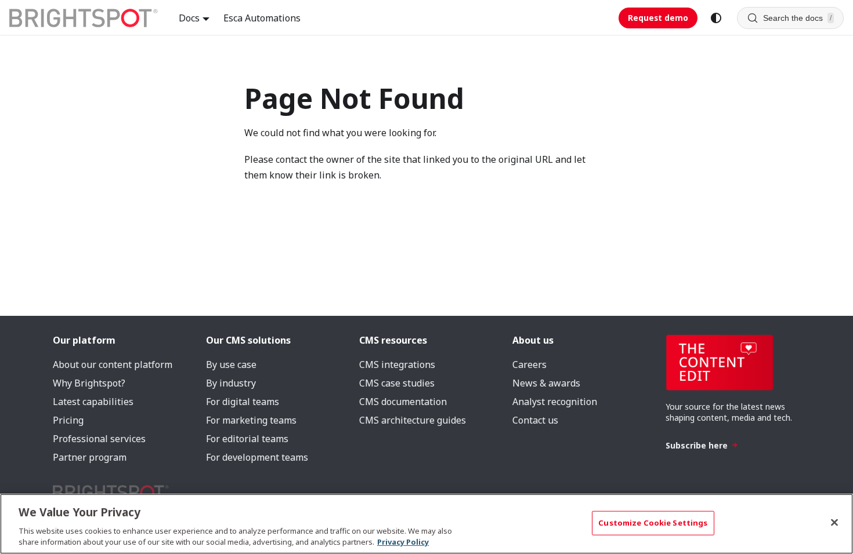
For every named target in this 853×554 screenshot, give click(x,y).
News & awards (546, 383)
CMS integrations (397, 364)
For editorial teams (247, 438)
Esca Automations (262, 18)
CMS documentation (403, 401)
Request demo (658, 17)
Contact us (535, 420)
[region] (426, 524)
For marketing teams (251, 420)
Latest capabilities (93, 401)
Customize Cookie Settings (652, 522)
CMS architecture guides (412, 420)
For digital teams (242, 401)
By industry (231, 383)
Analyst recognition (554, 401)
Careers (529, 364)
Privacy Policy (403, 542)
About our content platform (112, 364)
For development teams (257, 457)
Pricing (68, 420)
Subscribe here (697, 445)
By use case (231, 364)
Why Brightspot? (89, 383)
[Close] (834, 522)
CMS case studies (397, 383)
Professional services (99, 438)
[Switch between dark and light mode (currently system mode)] (716, 18)
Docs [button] (189, 18)
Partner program (89, 457)
